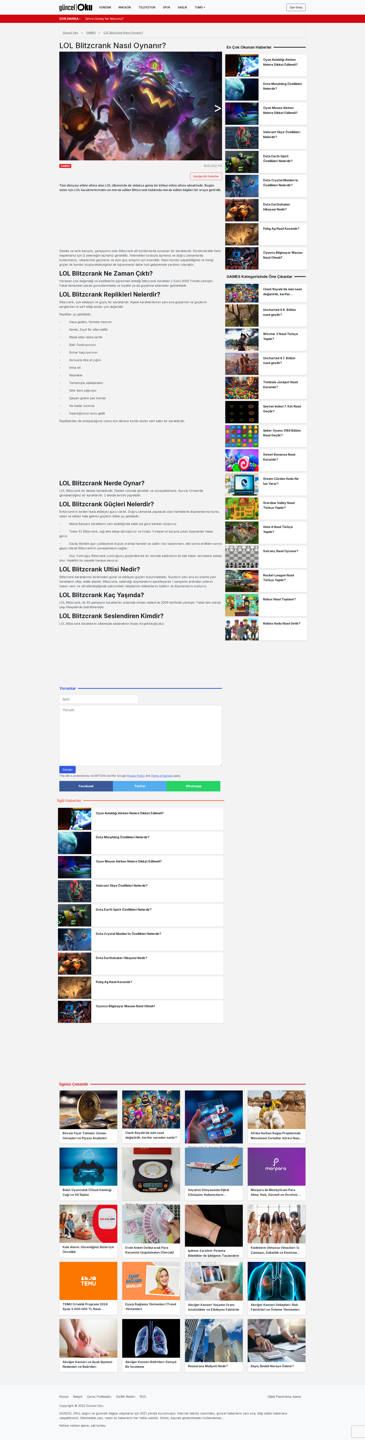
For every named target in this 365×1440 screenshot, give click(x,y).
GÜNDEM (105, 7)
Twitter (140, 786)
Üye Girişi (296, 7)
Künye (63, 1396)
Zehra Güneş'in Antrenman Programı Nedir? (117, 19)
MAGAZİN (125, 7)
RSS (143, 1396)
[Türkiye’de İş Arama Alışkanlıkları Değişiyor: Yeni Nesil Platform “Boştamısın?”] (214, 1117)
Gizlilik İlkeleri (125, 1396)
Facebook (86, 786)
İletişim (78, 1396)
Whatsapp (194, 786)
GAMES (91, 32)
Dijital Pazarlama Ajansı (284, 1396)
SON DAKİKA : (69, 19)
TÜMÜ (199, 7)
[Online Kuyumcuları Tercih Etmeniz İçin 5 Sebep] (151, 1174)
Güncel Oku (70, 32)
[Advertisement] (140, 220)
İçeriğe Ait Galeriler (206, 176)
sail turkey (98, 1425)
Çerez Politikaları (99, 1396)
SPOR (166, 7)
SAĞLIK (182, 7)
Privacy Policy (136, 775)
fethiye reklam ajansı (74, 1425)
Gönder (67, 769)
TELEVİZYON (147, 7)
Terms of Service (162, 775)
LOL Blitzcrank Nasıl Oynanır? (123, 32)
